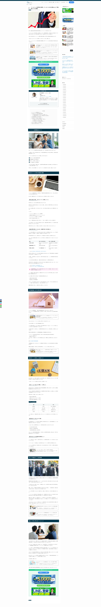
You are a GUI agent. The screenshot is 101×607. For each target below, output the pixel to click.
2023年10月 (64, 115)
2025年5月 (64, 99)
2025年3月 (64, 102)
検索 (71, 50)
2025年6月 (64, 97)
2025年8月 (64, 94)
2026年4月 (64, 89)
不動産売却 (64, 123)
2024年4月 (64, 110)
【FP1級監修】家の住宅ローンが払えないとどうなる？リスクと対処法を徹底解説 (46, 506)
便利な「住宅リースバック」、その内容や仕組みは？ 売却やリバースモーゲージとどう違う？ (46, 350)
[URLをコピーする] (0, 307)
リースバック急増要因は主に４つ (36, 112)
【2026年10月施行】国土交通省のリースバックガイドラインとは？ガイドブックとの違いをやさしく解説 (67, 57)
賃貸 (63, 128)
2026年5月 (64, 87)
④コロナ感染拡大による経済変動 (36, 122)
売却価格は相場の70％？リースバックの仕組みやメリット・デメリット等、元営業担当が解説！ (46, 51)
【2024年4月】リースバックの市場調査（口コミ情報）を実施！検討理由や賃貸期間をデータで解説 (46, 57)
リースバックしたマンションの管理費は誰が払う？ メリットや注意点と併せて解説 (46, 513)
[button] (0, 299)
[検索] (73, 0)
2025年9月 (64, 92)
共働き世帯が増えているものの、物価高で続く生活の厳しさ (41, 115)
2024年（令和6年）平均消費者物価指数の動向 (38, 266)
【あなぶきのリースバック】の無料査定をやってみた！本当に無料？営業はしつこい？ (46, 562)
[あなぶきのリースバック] (29, 2)
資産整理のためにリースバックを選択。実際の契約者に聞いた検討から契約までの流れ (67, 68)
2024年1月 (64, 112)
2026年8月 (64, 84)
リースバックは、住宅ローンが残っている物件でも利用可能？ (44, 449)
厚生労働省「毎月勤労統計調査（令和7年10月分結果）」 (39, 251)
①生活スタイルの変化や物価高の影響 (37, 113)
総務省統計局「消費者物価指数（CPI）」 (37, 265)
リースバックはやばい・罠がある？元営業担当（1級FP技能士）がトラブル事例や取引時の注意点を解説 (67, 71)
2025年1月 (64, 104)
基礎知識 (30, 600)
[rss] (72, 0)
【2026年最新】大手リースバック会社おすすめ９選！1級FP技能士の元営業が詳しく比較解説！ (46, 45)
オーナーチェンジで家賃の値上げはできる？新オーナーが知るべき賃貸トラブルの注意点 (67, 61)
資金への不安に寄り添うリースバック (37, 123)
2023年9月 (64, 117)
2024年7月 (64, 107)
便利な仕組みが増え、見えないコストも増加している (40, 114)
